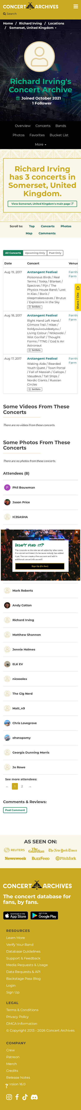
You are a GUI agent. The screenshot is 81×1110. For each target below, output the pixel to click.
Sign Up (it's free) (40, 566)
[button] (39, 544)
